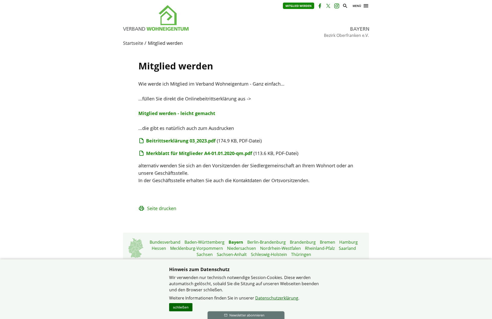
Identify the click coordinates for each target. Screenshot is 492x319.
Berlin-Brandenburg (266, 242)
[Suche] (345, 7)
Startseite (133, 43)
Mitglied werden (298, 6)
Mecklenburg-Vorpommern (196, 248)
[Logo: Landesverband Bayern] (179, 18)
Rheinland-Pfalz (320, 248)
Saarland (347, 248)
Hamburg (348, 242)
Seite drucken (161, 208)
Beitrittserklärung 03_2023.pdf (181, 141)
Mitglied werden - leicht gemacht (176, 113)
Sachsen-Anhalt (232, 254)
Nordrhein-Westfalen (280, 248)
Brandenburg (303, 242)
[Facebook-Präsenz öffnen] (319, 7)
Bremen (327, 242)
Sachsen (205, 254)
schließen (181, 307)
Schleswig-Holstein (269, 254)
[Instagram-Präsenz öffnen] (336, 7)
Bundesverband (165, 242)
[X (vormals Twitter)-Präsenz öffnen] (328, 7)
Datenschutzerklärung (276, 298)
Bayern (236, 242)
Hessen (159, 248)
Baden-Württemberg (204, 242)
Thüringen (301, 254)
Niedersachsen (241, 248)
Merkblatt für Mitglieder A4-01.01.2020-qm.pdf (199, 153)
